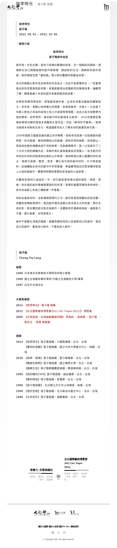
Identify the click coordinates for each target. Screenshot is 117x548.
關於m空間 (53, 526)
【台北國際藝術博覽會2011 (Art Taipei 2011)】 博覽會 (58, 311)
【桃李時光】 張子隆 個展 (40, 305)
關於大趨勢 (43, 526)
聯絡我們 (75, 526)
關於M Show (64, 526)
